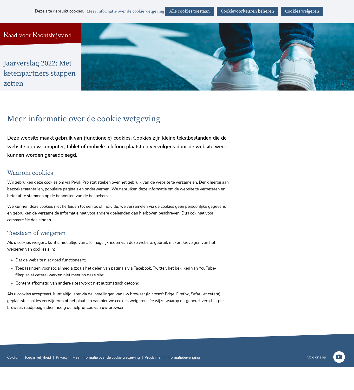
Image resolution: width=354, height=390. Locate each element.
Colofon (13, 357)
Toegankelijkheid (37, 357)
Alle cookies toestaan (189, 11)
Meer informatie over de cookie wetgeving (125, 11)
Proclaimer (153, 357)
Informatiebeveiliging (183, 357)
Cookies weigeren (302, 11)
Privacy (62, 357)
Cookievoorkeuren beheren (247, 11)
